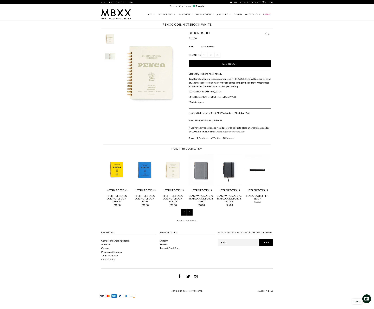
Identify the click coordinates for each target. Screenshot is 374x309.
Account (245, 2)
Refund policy (108, 259)
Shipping (164, 240)
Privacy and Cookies (111, 251)
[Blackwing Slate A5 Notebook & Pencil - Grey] (201, 184)
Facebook (203, 138)
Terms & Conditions (169, 248)
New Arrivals (165, 14)
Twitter (217, 138)
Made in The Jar (265, 291)
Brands (267, 14)
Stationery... (191, 220)
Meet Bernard (196, 291)
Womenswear (203, 14)
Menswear (184, 14)
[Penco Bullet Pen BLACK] (257, 184)
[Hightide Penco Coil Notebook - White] (173, 184)
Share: (192, 138)
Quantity (195, 54)
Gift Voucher (252, 14)
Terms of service (109, 255)
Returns (163, 244)
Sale (149, 14)
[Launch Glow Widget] (366, 298)
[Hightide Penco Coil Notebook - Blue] (145, 184)
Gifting (238, 14)
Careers (105, 248)
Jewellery (222, 14)
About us (105, 244)
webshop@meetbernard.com (230, 131)
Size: (191, 46)
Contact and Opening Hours (115, 240)
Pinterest (229, 138)
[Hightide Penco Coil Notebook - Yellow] (117, 184)
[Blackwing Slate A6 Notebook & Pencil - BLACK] (229, 184)
